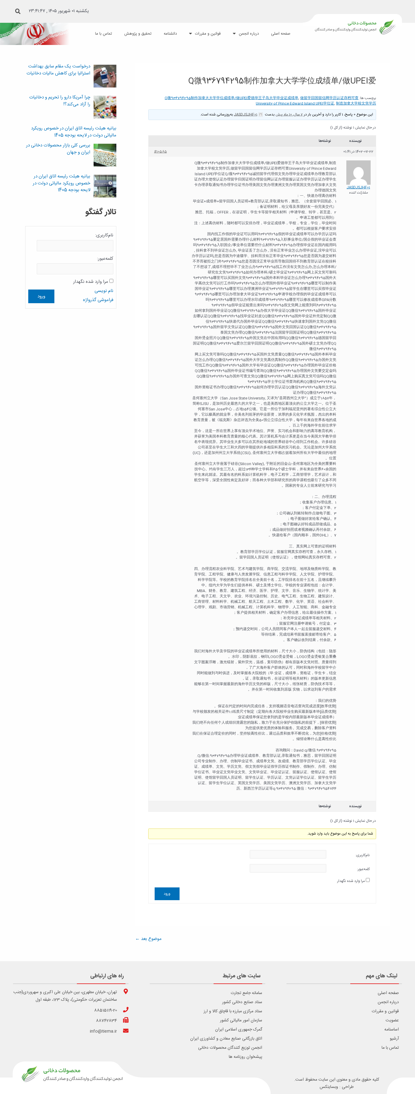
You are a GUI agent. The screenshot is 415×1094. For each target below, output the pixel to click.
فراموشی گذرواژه (98, 300)
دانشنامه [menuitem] (170, 33)
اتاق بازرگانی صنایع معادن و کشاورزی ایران (226, 1038)
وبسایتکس (329, 1087)
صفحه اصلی (388, 993)
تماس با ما (390, 1047)
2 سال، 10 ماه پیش (289, 114)
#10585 (160, 151)
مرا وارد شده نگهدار (351, 881)
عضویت (392, 1020)
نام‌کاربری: (362, 855)
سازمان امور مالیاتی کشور (241, 1020)
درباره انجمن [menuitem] (249, 33)
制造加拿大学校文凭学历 (356, 104)
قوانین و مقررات (385, 1011)
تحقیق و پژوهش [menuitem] (138, 33)
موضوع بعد (148, 939)
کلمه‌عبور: (363, 869)
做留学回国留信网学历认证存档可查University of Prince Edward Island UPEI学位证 (307, 101)
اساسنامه (391, 1029)
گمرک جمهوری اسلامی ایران (238, 1029)
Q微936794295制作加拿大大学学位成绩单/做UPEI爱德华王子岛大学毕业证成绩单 (231, 98)
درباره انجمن (388, 1002)
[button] (18, 11)
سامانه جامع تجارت (246, 993)
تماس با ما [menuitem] (103, 33)
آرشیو (394, 1038)
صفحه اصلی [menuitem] (280, 33)
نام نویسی (103, 291)
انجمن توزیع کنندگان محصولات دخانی (230, 1047)
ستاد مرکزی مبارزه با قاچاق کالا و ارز (233, 1011)
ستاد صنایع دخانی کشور (242, 1002)
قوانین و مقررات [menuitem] (208, 33)
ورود (167, 894)
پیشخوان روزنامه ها (245, 1057)
